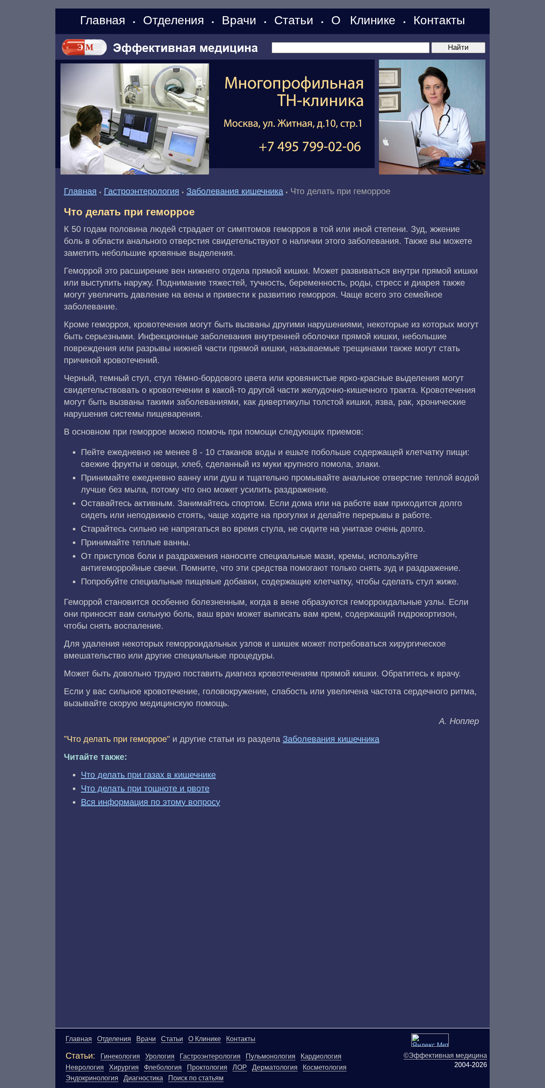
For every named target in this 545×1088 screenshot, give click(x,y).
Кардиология (321, 1056)
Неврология (85, 1067)
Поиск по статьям (196, 1078)
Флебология (163, 1067)
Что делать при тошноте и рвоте (145, 788)
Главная (102, 20)
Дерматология (275, 1067)
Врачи (239, 20)
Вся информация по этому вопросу (150, 802)
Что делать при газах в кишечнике (148, 774)
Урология (160, 1056)
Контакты (439, 20)
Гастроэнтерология (141, 191)
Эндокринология (92, 1078)
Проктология (207, 1067)
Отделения (173, 20)
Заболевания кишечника (234, 191)
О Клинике (363, 20)
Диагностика (143, 1078)
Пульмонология (270, 1056)
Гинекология (120, 1056)
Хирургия (124, 1067)
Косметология (325, 1067)
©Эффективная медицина (445, 1055)
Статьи (293, 20)
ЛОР (239, 1067)
